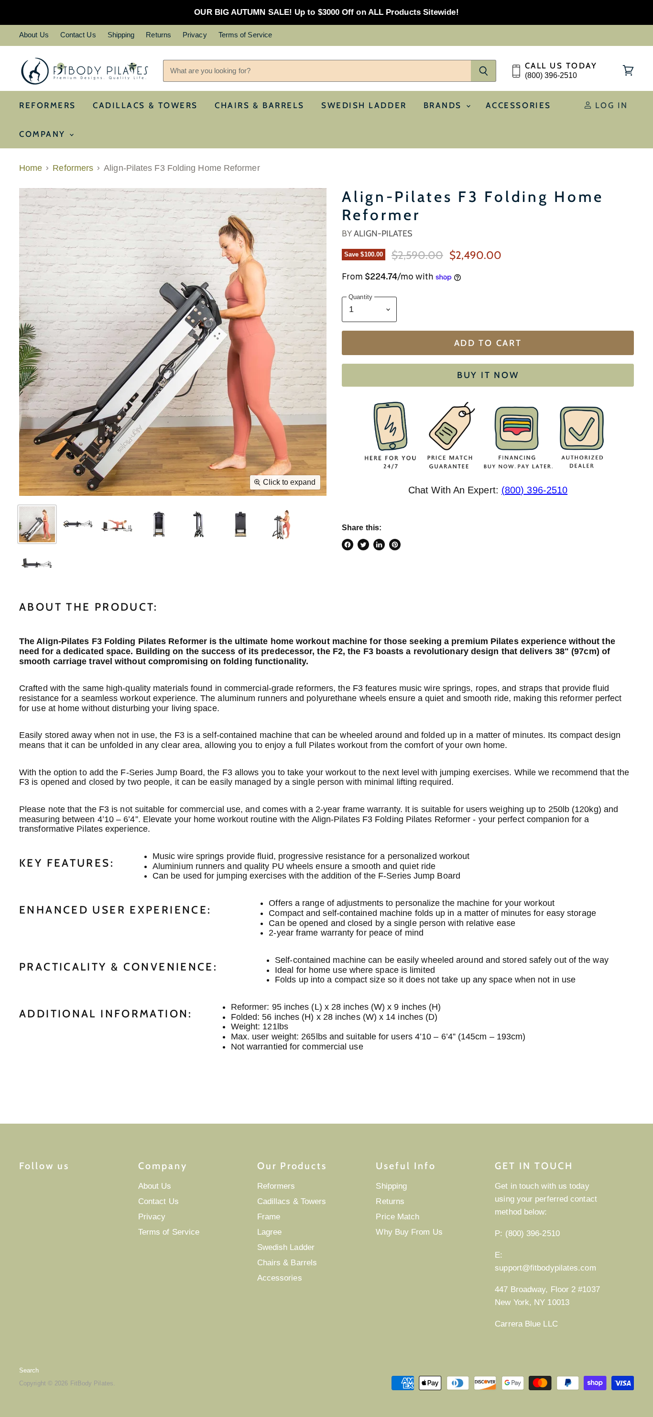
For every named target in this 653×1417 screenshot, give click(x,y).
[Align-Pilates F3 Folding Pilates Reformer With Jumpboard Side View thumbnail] (37, 565)
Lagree (269, 1232)
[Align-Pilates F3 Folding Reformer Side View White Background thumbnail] (78, 524)
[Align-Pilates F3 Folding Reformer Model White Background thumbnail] (118, 524)
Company (43, 134)
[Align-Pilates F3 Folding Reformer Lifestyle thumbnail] (37, 524)
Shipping (121, 35)
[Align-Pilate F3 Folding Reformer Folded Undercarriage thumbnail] (199, 524)
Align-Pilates (383, 233)
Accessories (518, 105)
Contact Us (78, 35)
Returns (158, 35)
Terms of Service (245, 35)
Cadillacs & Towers (145, 105)
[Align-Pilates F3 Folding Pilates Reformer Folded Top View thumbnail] (240, 524)
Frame (268, 1216)
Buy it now (488, 374)
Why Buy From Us (409, 1232)
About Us (34, 35)
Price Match (397, 1216)
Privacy (195, 35)
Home (30, 168)
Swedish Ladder (364, 105)
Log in (610, 105)
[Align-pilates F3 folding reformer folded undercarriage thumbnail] (159, 524)
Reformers (47, 105)
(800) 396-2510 (534, 490)
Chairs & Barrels (260, 105)
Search (29, 1370)
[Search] (483, 71)
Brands (444, 105)
